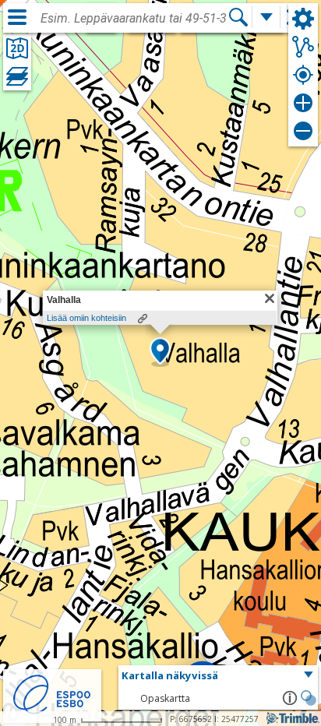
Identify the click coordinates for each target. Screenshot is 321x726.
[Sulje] (269, 298)
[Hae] (238, 17)
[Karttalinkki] (142, 318)
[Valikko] (17, 17)
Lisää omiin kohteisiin (86, 317)
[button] (160, 352)
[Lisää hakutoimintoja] (266, 17)
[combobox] (134, 18)
